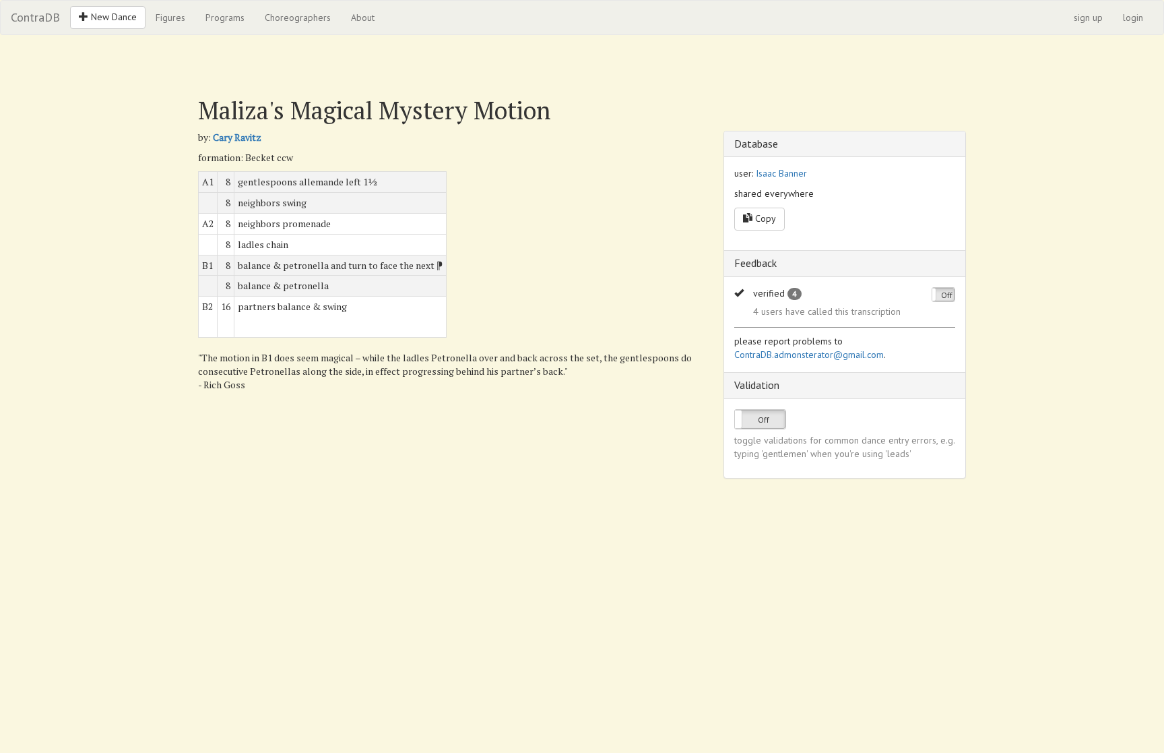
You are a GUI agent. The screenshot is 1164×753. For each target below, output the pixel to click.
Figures (170, 17)
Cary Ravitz (237, 137)
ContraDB (35, 17)
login (1133, 17)
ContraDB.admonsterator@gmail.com (809, 355)
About (363, 17)
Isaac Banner (781, 173)
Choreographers (298, 17)
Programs (225, 17)
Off (946, 295)
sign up (1088, 17)
